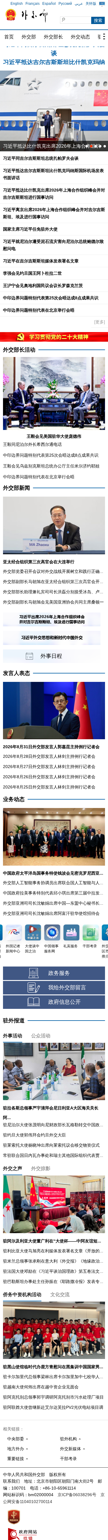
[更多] (99, 321)
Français (33, 4)
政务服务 (59, 973)
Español (49, 4)
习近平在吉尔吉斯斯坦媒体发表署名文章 (41, 261)
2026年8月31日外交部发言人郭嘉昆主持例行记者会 (51, 746)
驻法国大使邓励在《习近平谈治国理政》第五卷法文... (53, 1271)
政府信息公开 (64, 1002)
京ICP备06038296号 (77, 1494)
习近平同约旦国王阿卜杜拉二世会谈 (41, 146)
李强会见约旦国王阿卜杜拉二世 (32, 273)
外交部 (29, 36)
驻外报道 (14, 1021)
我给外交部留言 (67, 988)
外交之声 (12, 1168)
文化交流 (60, 1294)
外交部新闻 (16, 488)
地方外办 (15, 1448)
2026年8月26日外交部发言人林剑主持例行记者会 (49, 776)
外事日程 (51, 656)
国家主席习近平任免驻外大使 (30, 229)
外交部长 (53, 36)
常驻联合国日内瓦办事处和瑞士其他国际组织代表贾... (53, 1155)
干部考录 (68, 1458)
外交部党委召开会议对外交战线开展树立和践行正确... (53, 571)
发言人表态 (16, 673)
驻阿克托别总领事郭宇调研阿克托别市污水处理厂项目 (53, 1397)
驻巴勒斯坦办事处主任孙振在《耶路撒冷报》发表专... (53, 1281)
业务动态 (14, 799)
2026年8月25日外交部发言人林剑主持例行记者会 (49, 787)
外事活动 (12, 1035)
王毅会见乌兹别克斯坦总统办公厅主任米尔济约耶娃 (51, 466)
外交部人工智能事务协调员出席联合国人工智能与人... (53, 882)
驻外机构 (68, 1438)
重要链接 (15, 1458)
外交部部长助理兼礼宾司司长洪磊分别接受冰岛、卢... (53, 591)
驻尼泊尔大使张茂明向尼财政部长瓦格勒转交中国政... (53, 1124)
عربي (79, 4)
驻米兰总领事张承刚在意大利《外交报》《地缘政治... (53, 1261)
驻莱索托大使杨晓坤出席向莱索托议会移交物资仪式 (51, 1145)
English (16, 4)
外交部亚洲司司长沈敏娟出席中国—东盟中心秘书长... (53, 903)
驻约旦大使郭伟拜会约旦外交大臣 (34, 1135)
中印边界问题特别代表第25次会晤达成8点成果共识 (50, 297)
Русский (65, 4)
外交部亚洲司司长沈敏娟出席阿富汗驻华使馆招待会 (51, 913)
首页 (9, 36)
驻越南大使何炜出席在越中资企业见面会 (41, 1386)
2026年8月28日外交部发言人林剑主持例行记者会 (49, 756)
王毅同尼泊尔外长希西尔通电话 (32, 444)
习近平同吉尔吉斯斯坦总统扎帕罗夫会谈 (41, 158)
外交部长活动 (19, 350)
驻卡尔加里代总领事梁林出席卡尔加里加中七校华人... (53, 1376)
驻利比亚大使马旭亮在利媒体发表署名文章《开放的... (53, 1250)
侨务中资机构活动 (22, 1294)
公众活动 (40, 1035)
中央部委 (15, 1438)
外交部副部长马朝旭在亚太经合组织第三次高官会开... (53, 581)
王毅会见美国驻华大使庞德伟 (54, 436)
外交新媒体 (70, 1448)
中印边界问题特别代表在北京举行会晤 (38, 310)
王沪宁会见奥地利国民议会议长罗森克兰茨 (43, 285)
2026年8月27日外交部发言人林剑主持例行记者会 (49, 766)
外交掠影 (40, 1168)
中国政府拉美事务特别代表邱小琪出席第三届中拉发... (53, 893)
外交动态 (80, 36)
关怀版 (91, 4)
